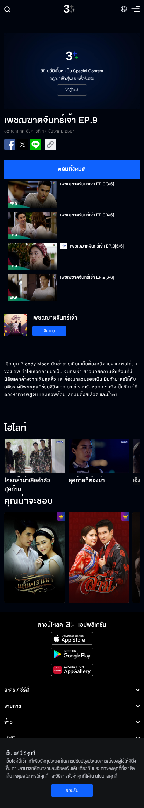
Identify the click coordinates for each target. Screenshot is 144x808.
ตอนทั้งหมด (72, 169)
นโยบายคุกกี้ (106, 776)
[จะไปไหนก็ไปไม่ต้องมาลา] (34, 557)
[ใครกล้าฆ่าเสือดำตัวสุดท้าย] (35, 456)
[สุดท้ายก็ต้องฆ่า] (99, 456)
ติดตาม (49, 331)
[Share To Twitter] (22, 144)
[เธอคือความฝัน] (99, 557)
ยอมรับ (72, 790)
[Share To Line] (35, 144)
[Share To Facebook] (9, 144)
